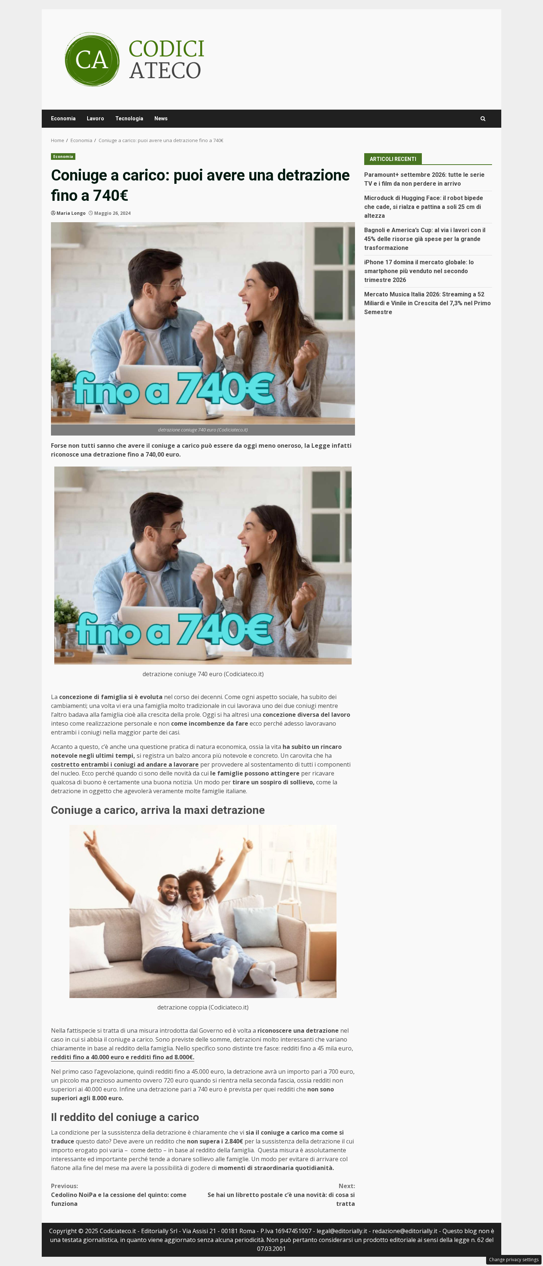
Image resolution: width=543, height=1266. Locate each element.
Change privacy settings (514, 1259)
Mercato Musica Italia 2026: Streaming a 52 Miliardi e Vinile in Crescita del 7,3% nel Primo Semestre (427, 303)
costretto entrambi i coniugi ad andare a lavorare (125, 764)
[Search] (483, 118)
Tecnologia (129, 118)
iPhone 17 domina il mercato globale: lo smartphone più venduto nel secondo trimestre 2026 (419, 271)
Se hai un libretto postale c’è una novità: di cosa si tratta (281, 1195)
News (161, 118)
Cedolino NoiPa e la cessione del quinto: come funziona (119, 1195)
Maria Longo (71, 213)
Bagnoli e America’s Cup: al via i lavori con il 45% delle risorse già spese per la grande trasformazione (424, 239)
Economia (63, 118)
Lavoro (95, 118)
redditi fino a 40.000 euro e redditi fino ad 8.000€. (122, 1057)
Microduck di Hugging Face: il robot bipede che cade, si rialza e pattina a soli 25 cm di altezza (423, 207)
